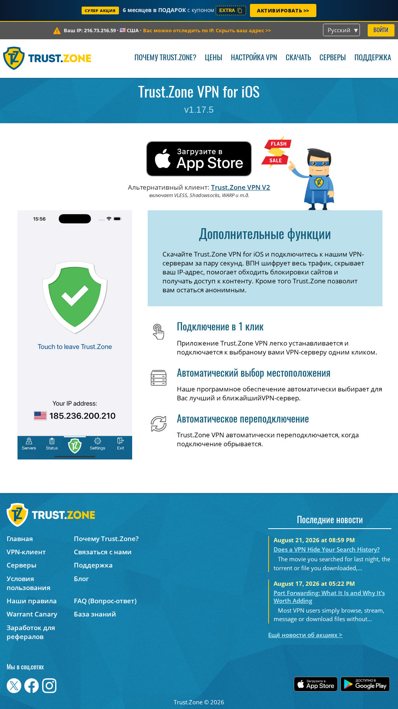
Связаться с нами (103, 551)
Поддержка (372, 58)
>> (207, 30)
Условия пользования (29, 583)
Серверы (332, 58)
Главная (20, 538)
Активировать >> (283, 10)
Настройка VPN (254, 58)
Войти (381, 30)
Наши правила (32, 600)
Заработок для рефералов (31, 632)
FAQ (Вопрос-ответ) (105, 600)
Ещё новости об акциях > (305, 635)
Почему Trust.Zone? (165, 58)
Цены (213, 58)
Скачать (298, 58)
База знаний (95, 613)
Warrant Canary (32, 613)
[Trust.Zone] (47, 58)
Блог (81, 578)
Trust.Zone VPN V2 (240, 187)
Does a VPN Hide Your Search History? (327, 549)
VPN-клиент (26, 551)
